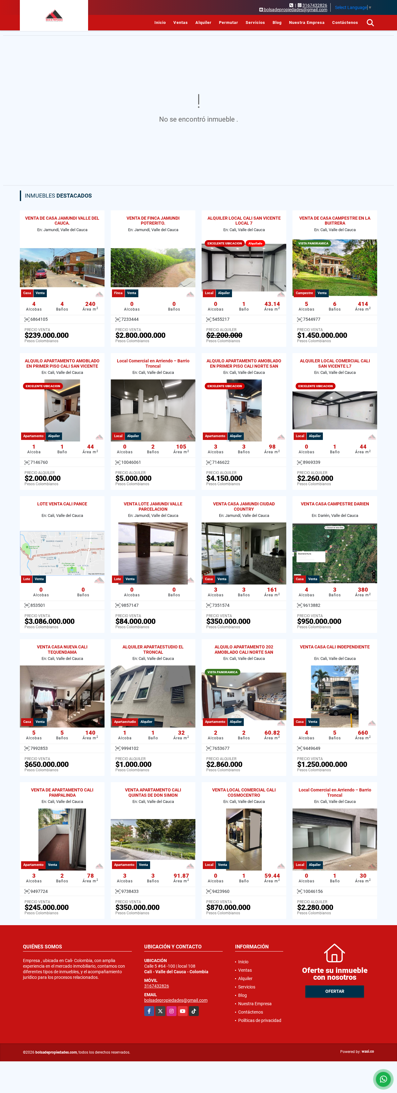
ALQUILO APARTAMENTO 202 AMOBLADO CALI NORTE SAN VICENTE (244, 652)
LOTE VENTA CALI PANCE (62, 503)
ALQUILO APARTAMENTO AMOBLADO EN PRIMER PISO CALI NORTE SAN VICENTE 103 (244, 366)
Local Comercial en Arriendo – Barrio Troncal (153, 363)
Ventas (180, 22)
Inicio (160, 22)
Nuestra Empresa (307, 22)
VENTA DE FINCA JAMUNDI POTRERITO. (153, 221)
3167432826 (314, 5)
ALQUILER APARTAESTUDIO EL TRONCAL (153, 649)
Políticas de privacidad (259, 1020)
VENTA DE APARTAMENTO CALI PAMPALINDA (62, 792)
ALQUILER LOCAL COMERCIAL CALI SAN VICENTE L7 (335, 363)
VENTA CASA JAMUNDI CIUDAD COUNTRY (244, 506)
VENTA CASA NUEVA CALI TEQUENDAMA (62, 649)
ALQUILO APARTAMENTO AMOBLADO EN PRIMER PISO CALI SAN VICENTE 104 (62, 366)
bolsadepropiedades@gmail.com (175, 1000)
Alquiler (203, 22)
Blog (277, 22)
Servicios (255, 22)
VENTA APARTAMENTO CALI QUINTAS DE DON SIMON (153, 792)
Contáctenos (345, 22)
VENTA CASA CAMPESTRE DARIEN (335, 503)
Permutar (228, 22)
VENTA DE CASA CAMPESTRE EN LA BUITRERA (334, 221)
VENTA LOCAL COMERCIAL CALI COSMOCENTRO (244, 792)
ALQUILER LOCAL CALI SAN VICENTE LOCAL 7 (244, 221)
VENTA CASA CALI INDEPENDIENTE (335, 646)
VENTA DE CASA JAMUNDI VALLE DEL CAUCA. (62, 221)
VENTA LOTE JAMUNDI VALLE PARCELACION (153, 506)
